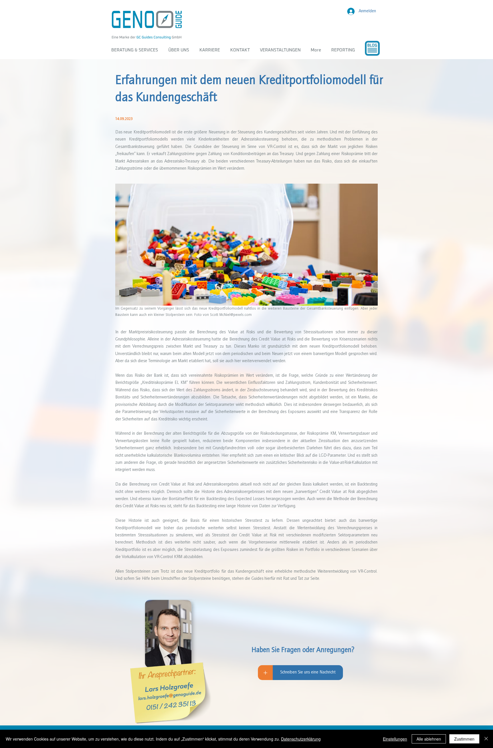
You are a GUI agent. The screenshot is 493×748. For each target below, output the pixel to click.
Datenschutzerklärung (301, 739)
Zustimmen (464, 739)
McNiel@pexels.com (235, 315)
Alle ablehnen (429, 739)
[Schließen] (486, 738)
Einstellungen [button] (395, 739)
